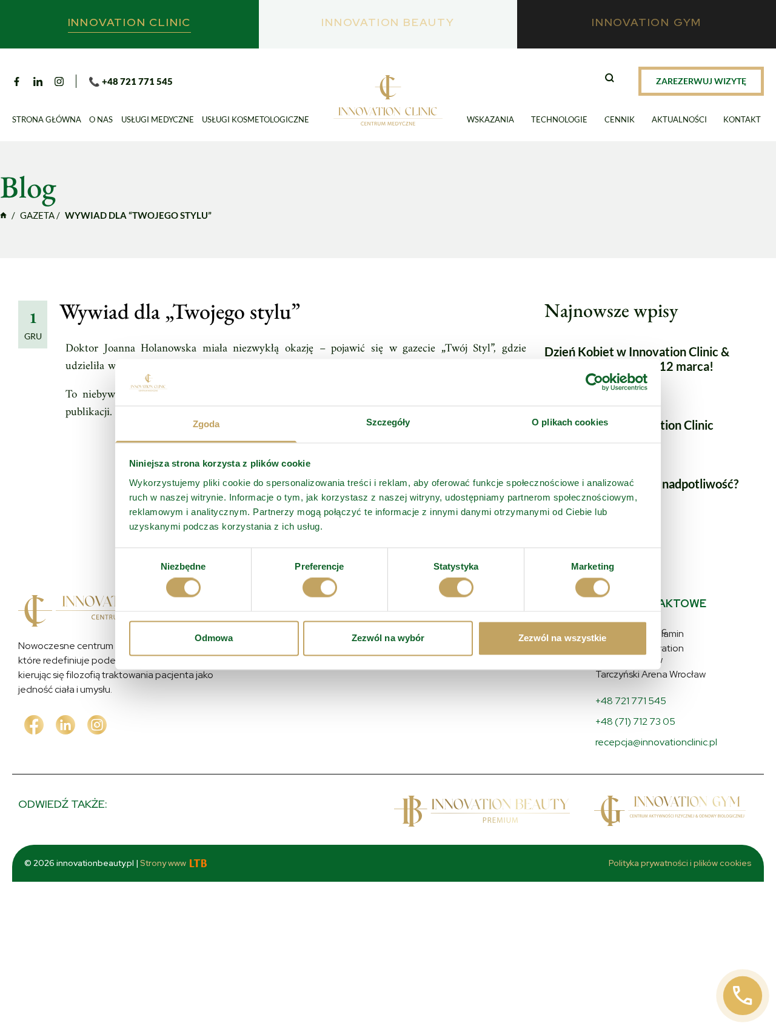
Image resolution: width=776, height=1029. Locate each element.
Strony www (163, 863)
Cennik (619, 119)
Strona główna (46, 119)
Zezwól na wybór (388, 638)
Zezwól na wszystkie (562, 638)
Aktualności (679, 119)
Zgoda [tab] (206, 424)
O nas (101, 119)
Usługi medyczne (157, 119)
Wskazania (490, 119)
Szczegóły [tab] (388, 422)
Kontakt (742, 119)
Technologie (559, 119)
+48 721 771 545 (630, 700)
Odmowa (214, 638)
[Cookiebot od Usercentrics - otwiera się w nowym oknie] (594, 382)
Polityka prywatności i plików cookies (680, 863)
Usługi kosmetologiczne (255, 119)
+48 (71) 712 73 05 (635, 721)
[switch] (320, 588)
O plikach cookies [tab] (570, 422)
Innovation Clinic (3, 215)
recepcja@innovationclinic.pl (656, 742)
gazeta (37, 215)
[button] (611, 79)
